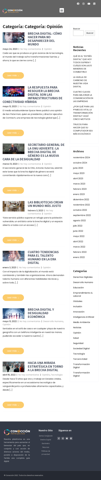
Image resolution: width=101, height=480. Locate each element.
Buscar (76, 28)
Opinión (48, 49)
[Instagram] (83, 3)
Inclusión (77, 306)
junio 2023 (78, 167)
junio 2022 (78, 231)
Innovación (78, 311)
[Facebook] (78, 3)
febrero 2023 (80, 189)
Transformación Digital (81, 366)
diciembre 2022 (81, 199)
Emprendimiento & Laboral (83, 294)
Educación (78, 287)
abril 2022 (78, 241)
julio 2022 (77, 225)
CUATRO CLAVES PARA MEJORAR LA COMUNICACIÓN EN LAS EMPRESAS (83, 96)
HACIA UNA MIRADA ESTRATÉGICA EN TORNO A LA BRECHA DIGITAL (45, 366)
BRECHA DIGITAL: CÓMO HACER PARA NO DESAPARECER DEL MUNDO (45, 38)
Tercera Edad (80, 359)
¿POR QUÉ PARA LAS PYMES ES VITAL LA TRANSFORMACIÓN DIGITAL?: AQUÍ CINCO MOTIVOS (83, 113)
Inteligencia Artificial (83, 317)
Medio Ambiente (81, 322)
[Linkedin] (94, 3)
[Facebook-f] (58, 438)
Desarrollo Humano (53, 321)
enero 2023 (79, 194)
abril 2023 (78, 178)
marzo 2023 (79, 183)
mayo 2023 (78, 173)
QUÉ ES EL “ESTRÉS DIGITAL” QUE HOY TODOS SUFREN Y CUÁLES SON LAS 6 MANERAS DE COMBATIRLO (82, 64)
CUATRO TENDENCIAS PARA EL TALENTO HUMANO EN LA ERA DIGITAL (43, 257)
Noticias (77, 327)
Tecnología (56, 374)
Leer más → (13, 75)
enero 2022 (79, 257)
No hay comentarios (30, 49)
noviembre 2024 (81, 157)
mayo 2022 (78, 236)
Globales (77, 301)
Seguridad (78, 343)
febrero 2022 (80, 252)
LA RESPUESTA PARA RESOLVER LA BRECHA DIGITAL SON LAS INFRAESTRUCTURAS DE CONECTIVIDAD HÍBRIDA (32, 94)
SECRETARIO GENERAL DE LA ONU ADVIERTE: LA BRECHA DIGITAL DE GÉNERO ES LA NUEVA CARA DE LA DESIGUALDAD (34, 151)
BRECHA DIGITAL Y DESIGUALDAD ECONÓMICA (41, 313)
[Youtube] (89, 3)
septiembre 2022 (82, 215)
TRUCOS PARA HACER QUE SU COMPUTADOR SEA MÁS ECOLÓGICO (83, 129)
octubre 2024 (80, 162)
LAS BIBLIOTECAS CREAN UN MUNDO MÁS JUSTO (45, 204)
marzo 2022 (79, 246)
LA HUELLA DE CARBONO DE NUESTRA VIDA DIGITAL (80, 82)
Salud (76, 338)
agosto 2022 (79, 220)
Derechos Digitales (83, 277)
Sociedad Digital (81, 348)
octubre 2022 (80, 210)
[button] (62, 10)
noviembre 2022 (81, 204)
